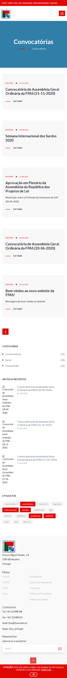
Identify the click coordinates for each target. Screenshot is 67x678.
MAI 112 (27, 521)
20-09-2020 (23, 130)
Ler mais (17, 101)
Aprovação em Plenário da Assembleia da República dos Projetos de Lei (27, 187)
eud (16, 521)
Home (23, 48)
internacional (11, 510)
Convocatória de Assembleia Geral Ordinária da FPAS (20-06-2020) (32, 246)
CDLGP (4, 3)
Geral (35, 360)
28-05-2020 (23, 238)
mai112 (8, 515)
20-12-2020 (23, 284)
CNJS (15, 3)
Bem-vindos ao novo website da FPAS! (29, 293)
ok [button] (33, 674)
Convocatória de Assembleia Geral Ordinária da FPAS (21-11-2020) (32, 91)
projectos (35, 515)
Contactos (53, 3)
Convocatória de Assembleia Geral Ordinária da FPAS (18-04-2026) (35, 388)
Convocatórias (35, 354)
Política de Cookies (39, 599)
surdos (25, 510)
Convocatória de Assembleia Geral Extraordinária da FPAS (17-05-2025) (37, 458)
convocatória (11, 504)
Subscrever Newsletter (41, 3)
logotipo (57, 504)
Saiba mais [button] (46, 669)
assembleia (27, 504)
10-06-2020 (23, 176)
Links (20, 3)
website (49, 515)
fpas (7, 521)
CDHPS (10, 3)
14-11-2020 (23, 83)
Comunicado (35, 365)
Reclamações (27, 3)
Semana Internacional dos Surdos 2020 (31, 138)
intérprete (39, 510)
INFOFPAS (9, 83)
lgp (51, 510)
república (21, 515)
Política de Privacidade (40, 593)
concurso (43, 504)
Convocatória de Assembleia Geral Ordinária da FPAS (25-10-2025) (35, 423)
